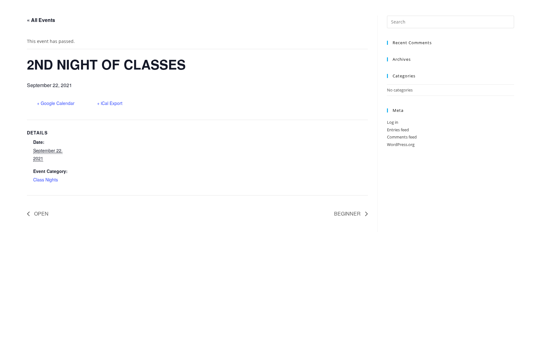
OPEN (41, 213)
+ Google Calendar (56, 103)
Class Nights (45, 179)
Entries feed (398, 130)
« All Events (41, 20)
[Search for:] (450, 21)
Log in (392, 122)
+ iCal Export (109, 103)
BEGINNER (348, 213)
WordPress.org (401, 144)
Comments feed (402, 137)
